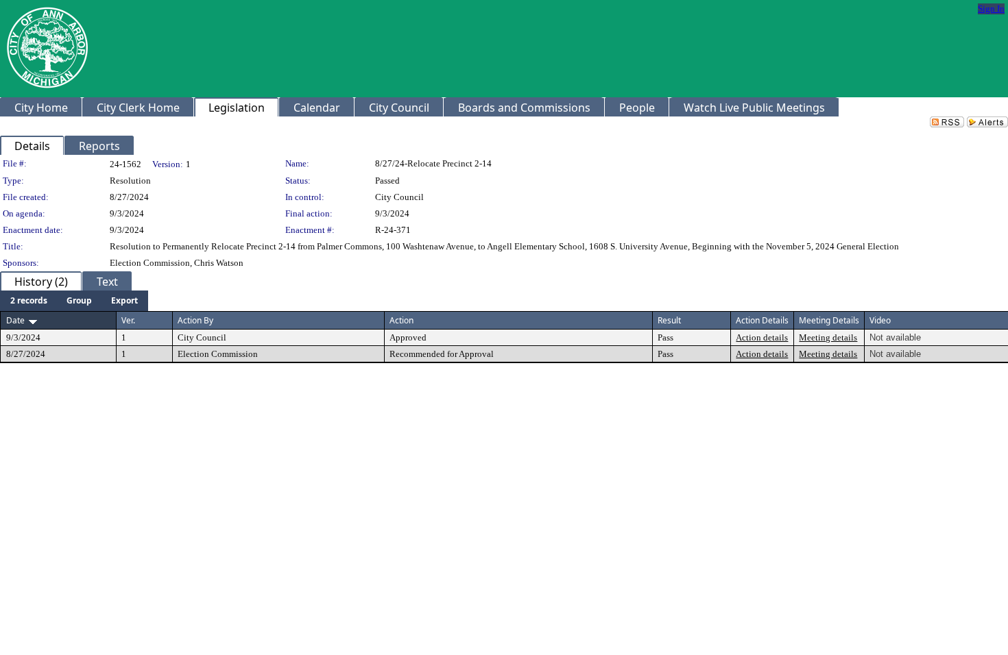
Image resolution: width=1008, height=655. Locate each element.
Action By (195, 320)
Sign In (991, 8)
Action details (762, 337)
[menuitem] (29, 300)
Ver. (128, 320)
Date (15, 320)
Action (401, 320)
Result (669, 320)
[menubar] (74, 301)
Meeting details (828, 337)
